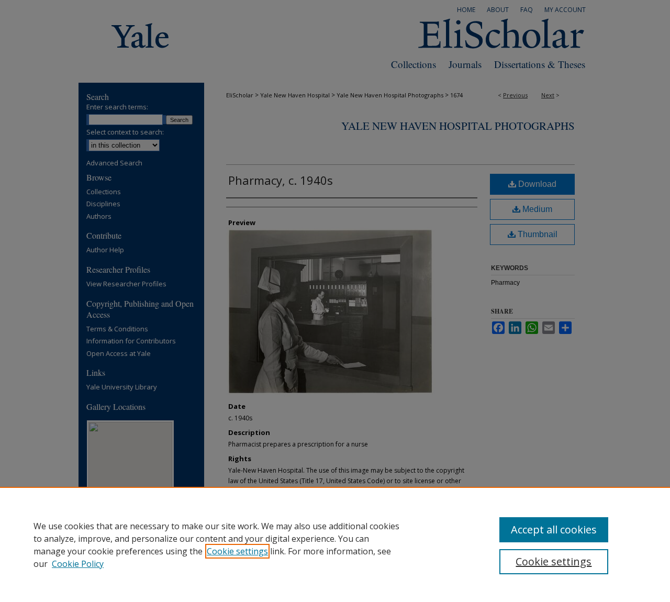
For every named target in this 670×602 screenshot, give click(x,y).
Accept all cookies (554, 529)
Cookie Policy (78, 564)
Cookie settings (237, 551)
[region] (335, 544)
